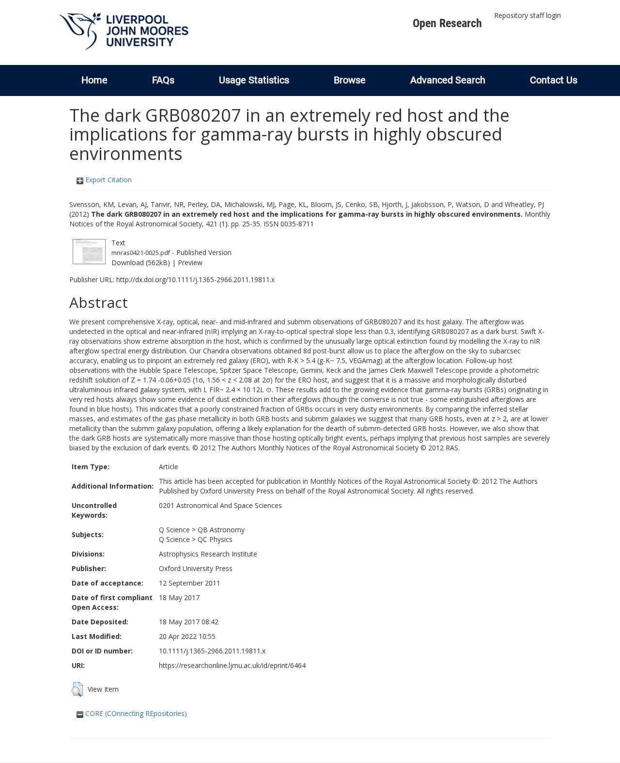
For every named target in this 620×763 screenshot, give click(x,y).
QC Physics (215, 539)
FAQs (163, 80)
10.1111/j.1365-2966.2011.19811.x (212, 650)
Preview (190, 262)
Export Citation (107, 179)
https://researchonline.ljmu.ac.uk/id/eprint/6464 (232, 665)
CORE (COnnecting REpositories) (135, 713)
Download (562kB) (140, 262)
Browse (350, 80)
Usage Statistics (254, 80)
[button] (77, 689)
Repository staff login (527, 15)
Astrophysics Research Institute (208, 553)
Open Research (447, 23)
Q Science (174, 529)
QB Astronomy (221, 529)
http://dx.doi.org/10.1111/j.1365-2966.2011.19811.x (195, 279)
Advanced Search (447, 80)
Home (94, 80)
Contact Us (553, 80)
